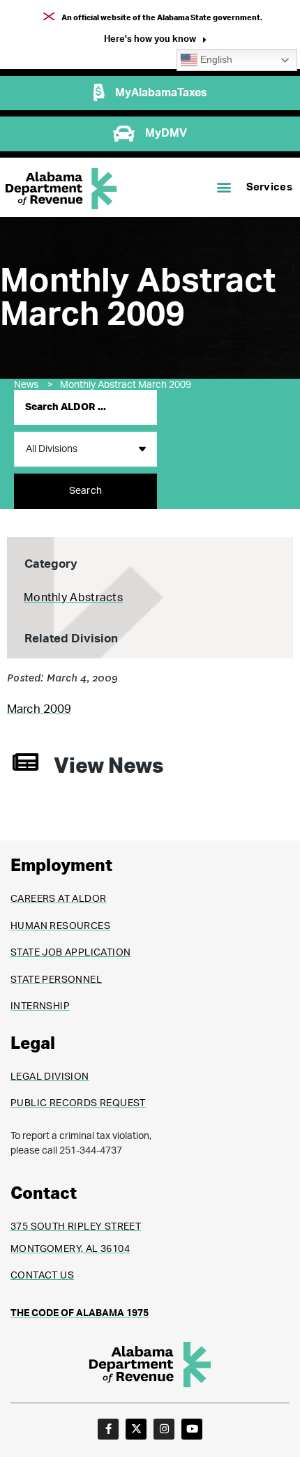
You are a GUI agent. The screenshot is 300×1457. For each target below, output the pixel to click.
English (214, 59)
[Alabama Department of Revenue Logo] (61, 188)
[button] (155, 40)
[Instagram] (163, 1429)
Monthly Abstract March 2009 (125, 385)
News (33, 385)
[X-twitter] (136, 1429)
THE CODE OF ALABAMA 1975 (79, 1313)
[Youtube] (191, 1429)
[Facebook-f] (108, 1429)
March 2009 (39, 709)
